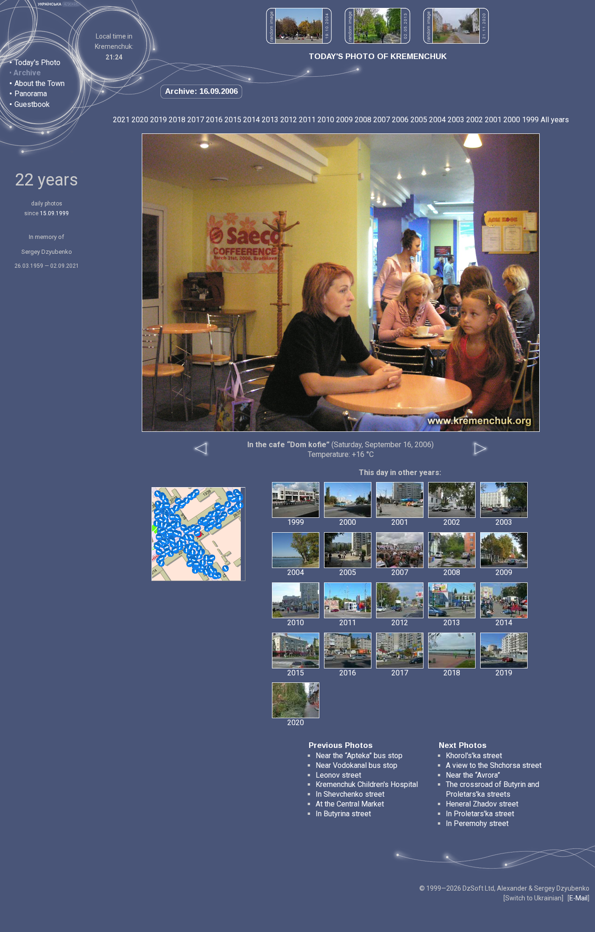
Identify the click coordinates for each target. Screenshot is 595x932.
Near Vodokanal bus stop (356, 765)
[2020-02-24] (161, 505)
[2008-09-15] (197, 533)
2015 (233, 119)
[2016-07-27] (218, 525)
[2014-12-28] (189, 547)
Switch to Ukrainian (533, 898)
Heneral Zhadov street (482, 804)
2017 (195, 119)
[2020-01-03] (240, 497)
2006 (400, 119)
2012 (288, 119)
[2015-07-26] (167, 505)
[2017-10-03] (210, 526)
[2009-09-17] (176, 508)
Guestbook (32, 104)
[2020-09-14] (230, 496)
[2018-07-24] (211, 521)
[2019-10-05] (214, 513)
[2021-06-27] (165, 516)
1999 (530, 119)
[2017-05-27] (172, 517)
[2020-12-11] (157, 546)
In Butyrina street (343, 813)
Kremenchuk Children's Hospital (367, 784)
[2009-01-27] (230, 511)
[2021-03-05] (196, 563)
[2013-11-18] (197, 528)
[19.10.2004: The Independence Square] (299, 41)
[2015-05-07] (157, 493)
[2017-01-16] (200, 552)
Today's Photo (37, 62)
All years (555, 119)
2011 (307, 119)
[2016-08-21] (191, 542)
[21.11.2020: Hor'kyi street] (456, 41)
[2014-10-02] (189, 563)
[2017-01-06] (205, 521)
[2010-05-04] (206, 571)
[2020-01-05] (162, 531)
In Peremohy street (477, 823)
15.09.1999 (54, 213)
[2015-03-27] (159, 551)
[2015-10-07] (210, 562)
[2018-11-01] (179, 544)
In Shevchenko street (350, 794)
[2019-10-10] (192, 552)
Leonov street (338, 775)
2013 (270, 119)
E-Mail (578, 898)
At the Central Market (350, 804)
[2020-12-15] (175, 533)
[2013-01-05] (217, 505)
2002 (474, 119)
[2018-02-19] (206, 557)
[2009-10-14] (225, 568)
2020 (140, 119)
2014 (251, 119)
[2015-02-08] (163, 497)
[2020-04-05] (167, 551)
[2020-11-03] (186, 530)
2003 (456, 119)
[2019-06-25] (178, 524)
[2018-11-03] (170, 532)
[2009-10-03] (161, 558)
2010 (325, 119)
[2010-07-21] (157, 511)
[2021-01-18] (169, 527)
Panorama (30, 93)
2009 (344, 119)
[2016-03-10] (182, 503)
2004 (437, 119)
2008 (363, 119)
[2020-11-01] (172, 540)
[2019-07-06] (222, 517)
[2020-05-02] (211, 570)
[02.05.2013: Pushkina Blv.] (377, 41)
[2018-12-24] (163, 541)
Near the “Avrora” (473, 775)
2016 (214, 119)
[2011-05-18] (222, 508)
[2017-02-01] (227, 504)
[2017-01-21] (193, 495)
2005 (418, 119)
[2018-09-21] (161, 563)
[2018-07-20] (191, 537)
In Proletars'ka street (480, 813)
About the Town (39, 83)
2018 (177, 119)
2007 (381, 119)
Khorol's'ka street (474, 755)
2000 (511, 119)
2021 (121, 119)
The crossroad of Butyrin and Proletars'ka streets (492, 789)
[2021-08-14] (240, 505)
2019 (158, 119)
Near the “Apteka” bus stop (359, 755)
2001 (493, 119)
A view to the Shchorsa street (494, 765)
